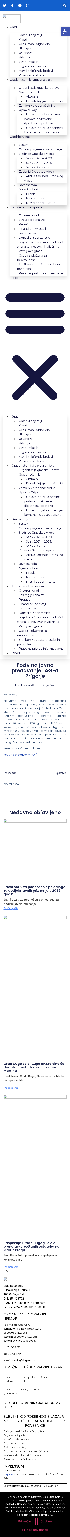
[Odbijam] (64, 1514)
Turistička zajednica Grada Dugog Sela (24, 1431)
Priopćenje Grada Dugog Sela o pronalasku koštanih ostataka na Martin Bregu (32, 1246)
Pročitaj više (11, 908)
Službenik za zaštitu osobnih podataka (38, 267)
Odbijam (46, 1521)
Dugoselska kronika (14, 1443)
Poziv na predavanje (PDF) (20, 755)
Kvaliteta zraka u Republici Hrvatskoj (22, 1455)
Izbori (14, 278)
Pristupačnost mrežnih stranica (20, 1459)
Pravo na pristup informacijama (41, 273)
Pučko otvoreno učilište (16, 1447)
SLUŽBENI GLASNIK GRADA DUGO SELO (32, 1405)
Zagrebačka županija (14, 1435)
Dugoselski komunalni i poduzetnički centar (26, 1451)
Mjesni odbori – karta (40, 203)
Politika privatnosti (35, 1529)
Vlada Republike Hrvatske (17, 1439)
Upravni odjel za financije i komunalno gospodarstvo (43, 130)
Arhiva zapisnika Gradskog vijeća (43, 178)
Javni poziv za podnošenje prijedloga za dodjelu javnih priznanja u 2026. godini (35, 890)
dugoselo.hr (10, 1474)
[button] (64, 5)
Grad (13, 27)
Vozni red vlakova (31, 75)
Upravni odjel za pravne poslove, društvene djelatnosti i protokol (42, 119)
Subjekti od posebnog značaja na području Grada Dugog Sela (35, 1418)
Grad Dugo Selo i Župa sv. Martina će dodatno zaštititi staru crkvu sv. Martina (34, 1067)
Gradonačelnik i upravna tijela (31, 79)
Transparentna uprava (26, 207)
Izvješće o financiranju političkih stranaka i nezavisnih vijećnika (40, 244)
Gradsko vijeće (20, 137)
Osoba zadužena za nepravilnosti (32, 258)
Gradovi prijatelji (30, 35)
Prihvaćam (25, 1521)
